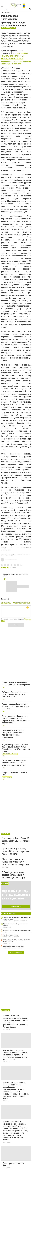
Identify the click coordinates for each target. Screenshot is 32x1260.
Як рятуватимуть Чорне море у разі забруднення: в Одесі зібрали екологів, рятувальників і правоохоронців (16, 719)
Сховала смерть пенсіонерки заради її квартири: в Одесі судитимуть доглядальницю (14, 762)
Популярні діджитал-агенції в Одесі (14, 773)
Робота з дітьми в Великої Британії (13, 1164)
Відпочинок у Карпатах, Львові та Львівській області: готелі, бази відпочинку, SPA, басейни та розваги (16, 747)
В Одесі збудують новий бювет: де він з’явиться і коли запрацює (16, 683)
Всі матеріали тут (16, 906)
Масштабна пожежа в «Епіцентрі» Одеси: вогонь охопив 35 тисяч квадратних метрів (15, 863)
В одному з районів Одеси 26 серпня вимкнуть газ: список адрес (15, 841)
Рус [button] (6, 9)
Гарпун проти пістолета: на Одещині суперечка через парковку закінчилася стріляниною (13, 733)
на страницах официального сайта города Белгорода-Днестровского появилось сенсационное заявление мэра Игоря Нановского (16, 58)
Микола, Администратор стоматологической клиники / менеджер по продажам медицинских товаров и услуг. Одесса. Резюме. (15, 1054)
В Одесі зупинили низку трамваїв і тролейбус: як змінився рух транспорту (13, 875)
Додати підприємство (16, 952)
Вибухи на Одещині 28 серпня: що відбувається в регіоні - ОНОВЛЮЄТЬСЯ (14, 694)
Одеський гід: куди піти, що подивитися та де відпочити (16, 894)
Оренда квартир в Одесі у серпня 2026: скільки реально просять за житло (16, 851)
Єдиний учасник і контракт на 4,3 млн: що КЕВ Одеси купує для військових (15, 706)
